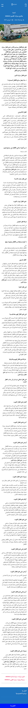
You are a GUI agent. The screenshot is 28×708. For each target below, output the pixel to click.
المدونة (14, 13)
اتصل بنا (24, 691)
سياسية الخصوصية (21, 693)
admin (16, 20)
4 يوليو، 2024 (7, 20)
